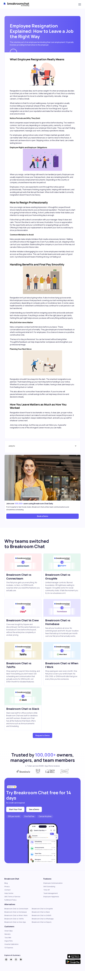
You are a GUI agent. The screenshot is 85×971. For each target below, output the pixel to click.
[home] (17, 4)
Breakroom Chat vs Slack (41, 912)
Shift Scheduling (49, 886)
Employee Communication (53, 883)
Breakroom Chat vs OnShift (41, 915)
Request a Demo (42, 735)
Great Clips (8, 931)
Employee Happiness (51, 897)
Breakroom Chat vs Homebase (15, 912)
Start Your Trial (15, 809)
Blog (6, 883)
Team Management (50, 893)
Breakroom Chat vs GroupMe (42, 909)
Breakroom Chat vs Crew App (15, 922)
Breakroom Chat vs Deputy (41, 922)
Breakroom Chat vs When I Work (15, 915)
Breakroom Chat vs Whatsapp (43, 919)
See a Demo (34, 809)
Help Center (8, 893)
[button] (79, 4)
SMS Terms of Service (12, 897)
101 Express (8, 948)
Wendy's (7, 934)
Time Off (46, 890)
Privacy (7, 886)
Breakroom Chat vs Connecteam (16, 909)
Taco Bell (7, 937)
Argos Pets (8, 941)
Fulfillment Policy (10, 900)
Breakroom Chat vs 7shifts (14, 919)
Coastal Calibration (11, 944)
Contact (7, 890)
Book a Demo (42, 516)
